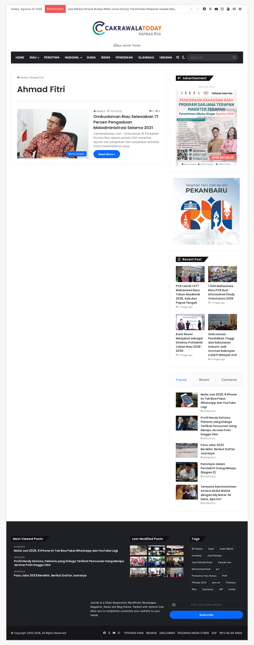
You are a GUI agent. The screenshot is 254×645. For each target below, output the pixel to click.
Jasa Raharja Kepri (202, 562)
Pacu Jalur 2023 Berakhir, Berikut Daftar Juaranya (218, 449)
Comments (229, 380)
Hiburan (166, 57)
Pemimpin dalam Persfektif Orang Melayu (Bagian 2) (218, 468)
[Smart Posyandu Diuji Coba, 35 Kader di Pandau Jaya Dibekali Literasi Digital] (138, 572)
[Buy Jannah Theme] (127, 45)
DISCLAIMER (167, 632)
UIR (221, 589)
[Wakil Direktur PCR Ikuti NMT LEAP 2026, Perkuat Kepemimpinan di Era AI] (175, 561)
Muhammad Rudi (201, 568)
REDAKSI (151, 632)
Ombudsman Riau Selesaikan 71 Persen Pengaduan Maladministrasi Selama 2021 (125, 122)
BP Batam (197, 548)
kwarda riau (224, 562)
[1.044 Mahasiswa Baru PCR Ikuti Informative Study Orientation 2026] (222, 274)
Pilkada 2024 (199, 582)
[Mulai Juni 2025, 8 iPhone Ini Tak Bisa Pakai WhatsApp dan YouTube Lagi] (187, 399)
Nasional (72, 57)
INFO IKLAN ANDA (230, 632)
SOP (214, 632)
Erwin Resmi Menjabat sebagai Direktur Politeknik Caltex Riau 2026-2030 (189, 342)
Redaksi (100, 111)
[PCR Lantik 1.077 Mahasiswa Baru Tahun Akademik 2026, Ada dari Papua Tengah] (190, 274)
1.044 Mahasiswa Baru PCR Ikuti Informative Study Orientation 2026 (221, 292)
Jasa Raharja (214, 555)
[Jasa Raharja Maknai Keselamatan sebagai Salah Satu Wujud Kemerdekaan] (175, 550)
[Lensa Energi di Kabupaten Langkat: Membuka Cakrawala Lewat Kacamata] (156, 572)
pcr (217, 568)
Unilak (232, 589)
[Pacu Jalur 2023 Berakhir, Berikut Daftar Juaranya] (187, 450)
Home (20, 57)
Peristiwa (51, 57)
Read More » (106, 154)
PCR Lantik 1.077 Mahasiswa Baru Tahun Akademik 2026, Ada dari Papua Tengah (188, 294)
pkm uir (216, 582)
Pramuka (231, 582)
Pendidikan (124, 57)
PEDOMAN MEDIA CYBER (193, 632)
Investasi (197, 555)
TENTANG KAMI (133, 632)
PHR (224, 575)
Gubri (211, 548)
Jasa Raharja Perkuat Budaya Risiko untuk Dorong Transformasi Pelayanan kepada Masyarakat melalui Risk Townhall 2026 (142, 9)
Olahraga (146, 57)
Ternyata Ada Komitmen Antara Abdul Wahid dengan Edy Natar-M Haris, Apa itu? (218, 493)
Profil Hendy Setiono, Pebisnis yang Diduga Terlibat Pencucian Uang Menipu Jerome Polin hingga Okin (219, 426)
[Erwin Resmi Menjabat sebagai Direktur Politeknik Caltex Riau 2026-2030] (190, 322)
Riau (33, 57)
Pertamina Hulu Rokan (204, 575)
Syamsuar (207, 589)
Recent (204, 380)
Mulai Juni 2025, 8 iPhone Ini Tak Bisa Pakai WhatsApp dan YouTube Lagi (219, 400)
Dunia (91, 57)
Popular (181, 380)
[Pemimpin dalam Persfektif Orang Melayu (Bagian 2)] (187, 472)
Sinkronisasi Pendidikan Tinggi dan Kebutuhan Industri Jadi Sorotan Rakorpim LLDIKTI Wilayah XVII (222, 344)
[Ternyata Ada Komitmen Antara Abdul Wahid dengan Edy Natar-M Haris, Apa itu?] (187, 492)
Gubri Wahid (226, 548)
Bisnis (105, 57)
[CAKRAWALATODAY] (127, 28)
